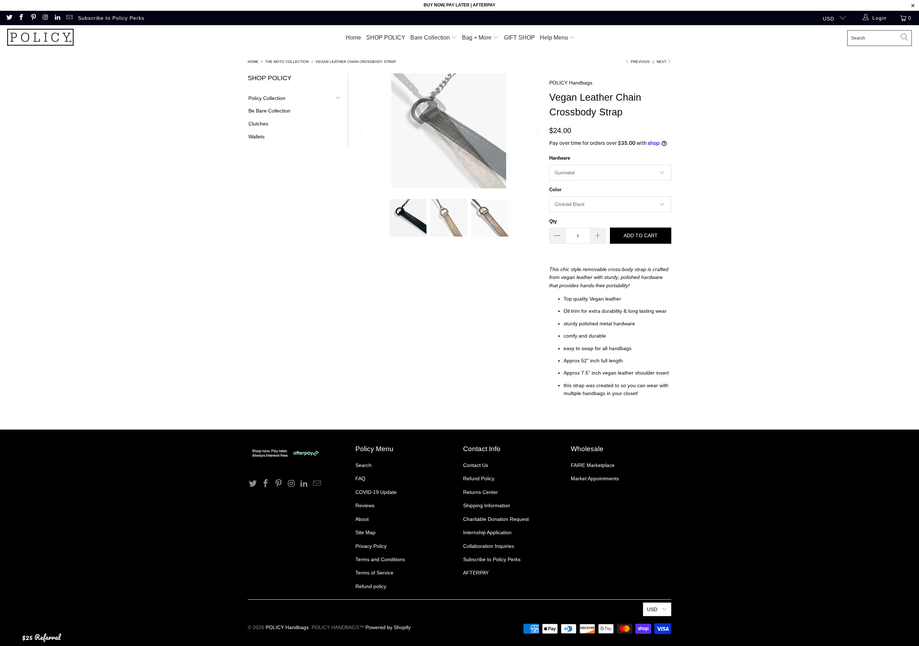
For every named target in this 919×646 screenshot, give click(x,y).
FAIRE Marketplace (593, 465)
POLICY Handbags (570, 83)
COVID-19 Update (376, 492)
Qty (553, 221)
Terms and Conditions (380, 559)
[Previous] (361, 130)
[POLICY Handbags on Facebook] (21, 18)
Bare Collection (430, 38)
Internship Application (487, 532)
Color (555, 189)
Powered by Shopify (388, 627)
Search (363, 465)
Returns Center (480, 492)
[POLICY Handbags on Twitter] (9, 18)
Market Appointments (595, 478)
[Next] (536, 130)
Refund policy (370, 586)
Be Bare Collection (269, 111)
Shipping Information (486, 505)
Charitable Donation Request (496, 519)
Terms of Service (374, 573)
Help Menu (554, 38)
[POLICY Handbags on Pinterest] (33, 18)
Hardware (559, 158)
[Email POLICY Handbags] (69, 18)
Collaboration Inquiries (488, 546)
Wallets (256, 136)
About (362, 519)
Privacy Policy (371, 546)
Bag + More (477, 38)
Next (662, 62)
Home (353, 38)
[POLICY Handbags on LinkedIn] (57, 18)
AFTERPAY (476, 573)
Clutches (258, 124)
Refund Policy (478, 478)
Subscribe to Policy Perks (111, 18)
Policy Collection (266, 98)
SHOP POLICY (385, 38)
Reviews (364, 505)
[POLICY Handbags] (40, 38)
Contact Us (475, 465)
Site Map (365, 532)
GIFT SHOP (519, 38)
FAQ (360, 478)
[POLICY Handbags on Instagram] (45, 18)
